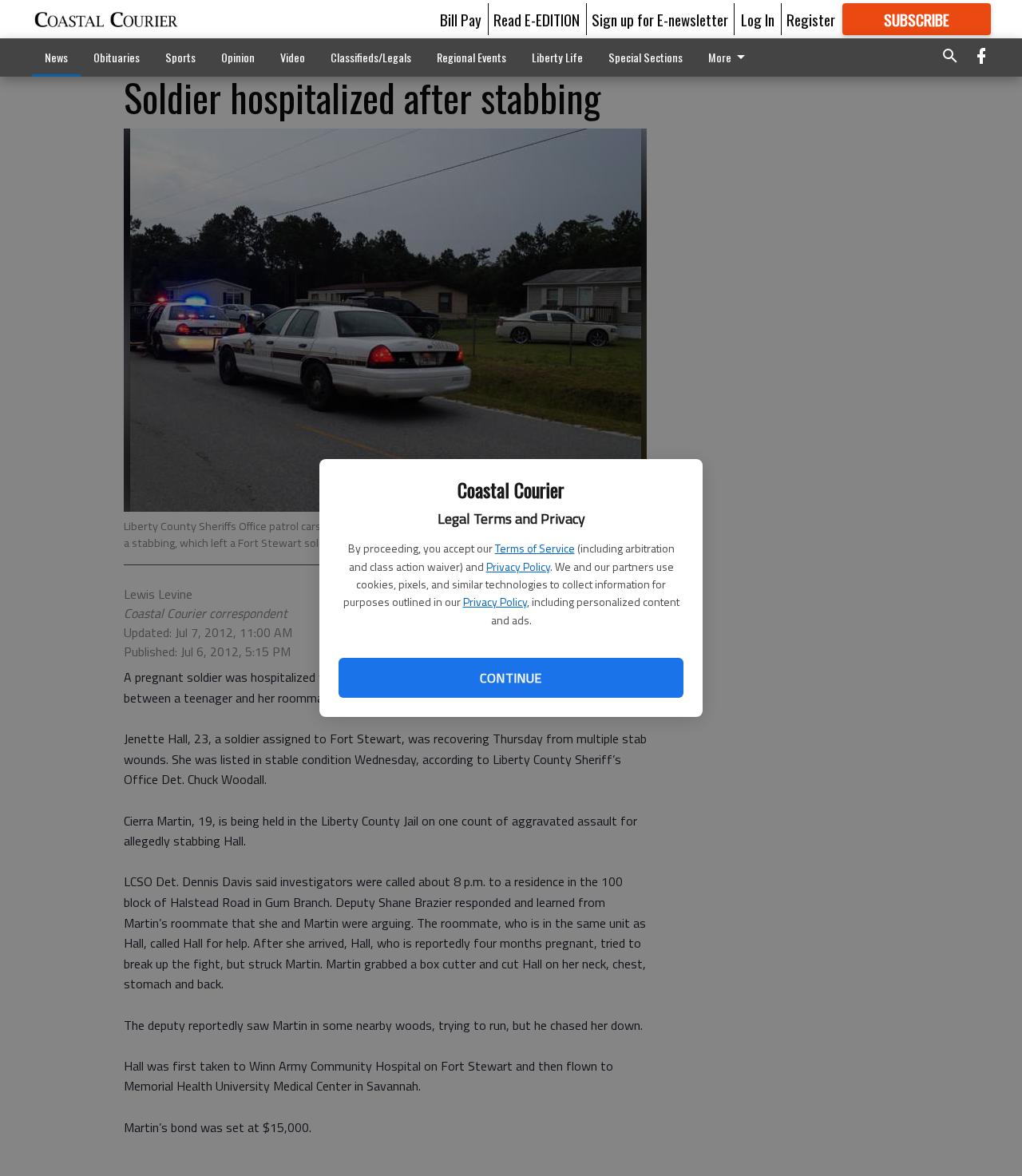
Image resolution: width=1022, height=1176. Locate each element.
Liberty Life (557, 57)
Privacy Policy (518, 566)
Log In (757, 19)
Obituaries (116, 57)
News (56, 57)
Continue (510, 677)
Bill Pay (460, 19)
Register (810, 19)
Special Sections (645, 57)
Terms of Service (535, 548)
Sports (180, 57)
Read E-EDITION (536, 19)
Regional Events (471, 57)
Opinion (238, 57)
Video (292, 57)
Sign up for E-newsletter (660, 19)
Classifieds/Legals (371, 57)
